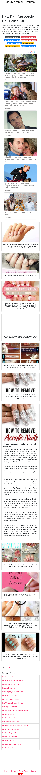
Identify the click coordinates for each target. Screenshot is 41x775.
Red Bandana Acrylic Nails (10, 729)
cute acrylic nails (28, 43)
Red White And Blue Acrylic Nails (12, 703)
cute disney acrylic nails (12, 40)
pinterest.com (13, 668)
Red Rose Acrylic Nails (9, 733)
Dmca (5, 771)
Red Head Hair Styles (9, 748)
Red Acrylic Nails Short (9, 707)
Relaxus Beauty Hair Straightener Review (15, 710)
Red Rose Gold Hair (8, 718)
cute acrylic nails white (12, 37)
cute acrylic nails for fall (28, 37)
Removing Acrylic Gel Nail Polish (12, 692)
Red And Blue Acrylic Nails (10, 722)
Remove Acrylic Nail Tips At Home (13, 680)
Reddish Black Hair (8, 677)
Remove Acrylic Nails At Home (11, 744)
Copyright (34, 771)
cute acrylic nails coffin (28, 46)
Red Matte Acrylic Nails (9, 695)
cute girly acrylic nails (14, 43)
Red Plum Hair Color (8, 740)
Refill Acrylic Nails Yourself (10, 699)
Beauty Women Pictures (19, 1)
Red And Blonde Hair (9, 688)
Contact (13, 771)
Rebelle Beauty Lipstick (9, 737)
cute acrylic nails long (12, 46)
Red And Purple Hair (8, 714)
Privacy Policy (23, 771)
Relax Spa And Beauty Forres (11, 684)
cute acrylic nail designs (28, 40)
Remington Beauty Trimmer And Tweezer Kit (16, 725)
